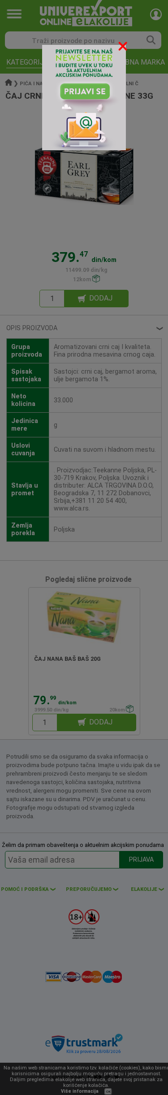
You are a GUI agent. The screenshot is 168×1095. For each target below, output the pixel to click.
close (123, 48)
